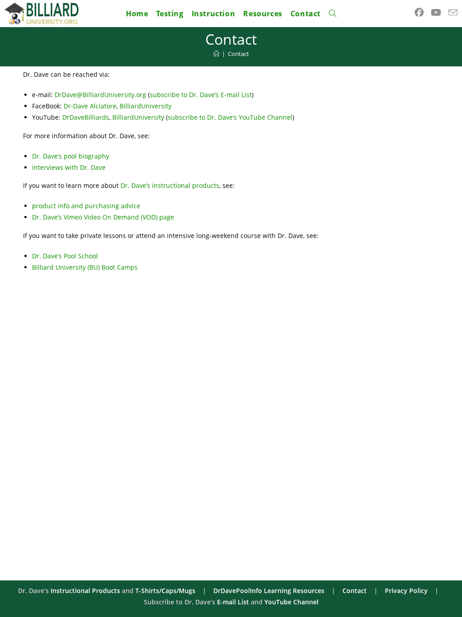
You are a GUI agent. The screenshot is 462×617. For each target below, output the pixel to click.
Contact (238, 54)
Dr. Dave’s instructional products (169, 185)
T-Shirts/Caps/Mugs (165, 590)
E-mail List (233, 602)
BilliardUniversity (145, 106)
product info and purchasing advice (86, 205)
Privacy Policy (406, 590)
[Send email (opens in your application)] (453, 13)
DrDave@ (69, 94)
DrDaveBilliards (85, 117)
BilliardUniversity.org (114, 94)
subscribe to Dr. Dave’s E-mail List (201, 94)
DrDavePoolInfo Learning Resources (268, 590)
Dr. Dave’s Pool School (65, 256)
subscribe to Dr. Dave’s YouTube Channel (230, 117)
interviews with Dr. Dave (69, 167)
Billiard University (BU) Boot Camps (85, 267)
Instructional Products (85, 590)
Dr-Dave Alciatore (90, 106)
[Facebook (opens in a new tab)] (419, 12)
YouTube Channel (291, 602)
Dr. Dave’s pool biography (70, 156)
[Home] (216, 54)
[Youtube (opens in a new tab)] (436, 12)
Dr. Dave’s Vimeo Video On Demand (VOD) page (103, 217)
